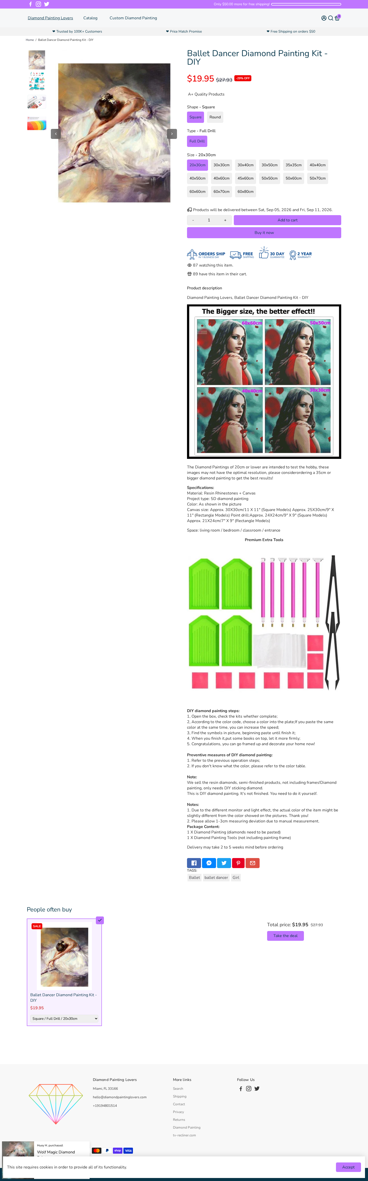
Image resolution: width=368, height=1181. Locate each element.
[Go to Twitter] (47, 4)
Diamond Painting (187, 1127)
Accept (348, 1167)
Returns (179, 1119)
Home (30, 40)
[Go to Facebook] (30, 4)
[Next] (172, 134)
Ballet (194, 877)
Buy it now (264, 232)
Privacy (178, 1112)
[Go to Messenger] (209, 863)
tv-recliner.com (184, 1135)
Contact (179, 1104)
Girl (236, 877)
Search (178, 1088)
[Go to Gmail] (253, 863)
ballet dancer (216, 877)
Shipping (180, 1096)
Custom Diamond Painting (133, 18)
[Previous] (56, 134)
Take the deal (285, 936)
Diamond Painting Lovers (50, 18)
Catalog (90, 18)
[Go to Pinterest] (238, 863)
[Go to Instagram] (38, 4)
